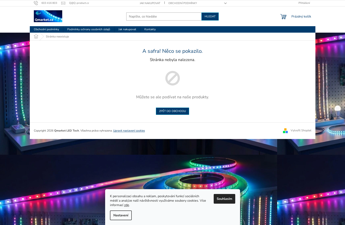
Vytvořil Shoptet (301, 130)
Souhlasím (224, 199)
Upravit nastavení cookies (129, 131)
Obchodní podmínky (182, 3)
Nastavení (120, 215)
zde (126, 205)
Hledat (210, 16)
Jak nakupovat (150, 3)
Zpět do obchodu (172, 111)
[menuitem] (46, 29)
